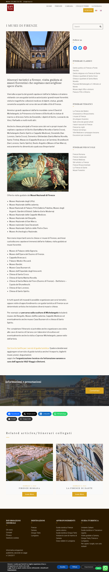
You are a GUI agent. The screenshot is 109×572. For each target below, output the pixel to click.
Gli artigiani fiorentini (80, 119)
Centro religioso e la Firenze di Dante (86, 73)
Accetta (62, 567)
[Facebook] (75, 48)
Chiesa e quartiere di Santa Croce (85, 76)
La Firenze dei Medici (81, 111)
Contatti (9, 533)
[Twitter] (80, 48)
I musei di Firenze (79, 116)
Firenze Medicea (79, 160)
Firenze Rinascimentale (81, 165)
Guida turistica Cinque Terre (66, 533)
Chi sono (9, 530)
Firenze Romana (79, 154)
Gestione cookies (12, 538)
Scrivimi (88, 10)
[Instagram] (85, 48)
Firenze (58, 6)
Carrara (69, 6)
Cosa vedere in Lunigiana (65, 541)
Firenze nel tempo (79, 130)
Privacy (9, 535)
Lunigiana (97, 6)
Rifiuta (74, 567)
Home (49, 6)
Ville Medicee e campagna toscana (86, 133)
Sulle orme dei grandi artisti (83, 122)
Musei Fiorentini (79, 170)
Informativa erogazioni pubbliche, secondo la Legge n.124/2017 (16, 553)
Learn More (29, 494)
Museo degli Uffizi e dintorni (83, 89)
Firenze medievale (79, 157)
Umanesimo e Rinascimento (83, 114)
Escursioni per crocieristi (82, 135)
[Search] (100, 26)
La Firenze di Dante (80, 168)
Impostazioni (11, 570)
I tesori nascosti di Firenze (82, 125)
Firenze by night (79, 127)
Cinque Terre (82, 6)
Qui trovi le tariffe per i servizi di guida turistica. (28, 348)
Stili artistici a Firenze (81, 162)
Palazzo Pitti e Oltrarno (81, 92)
